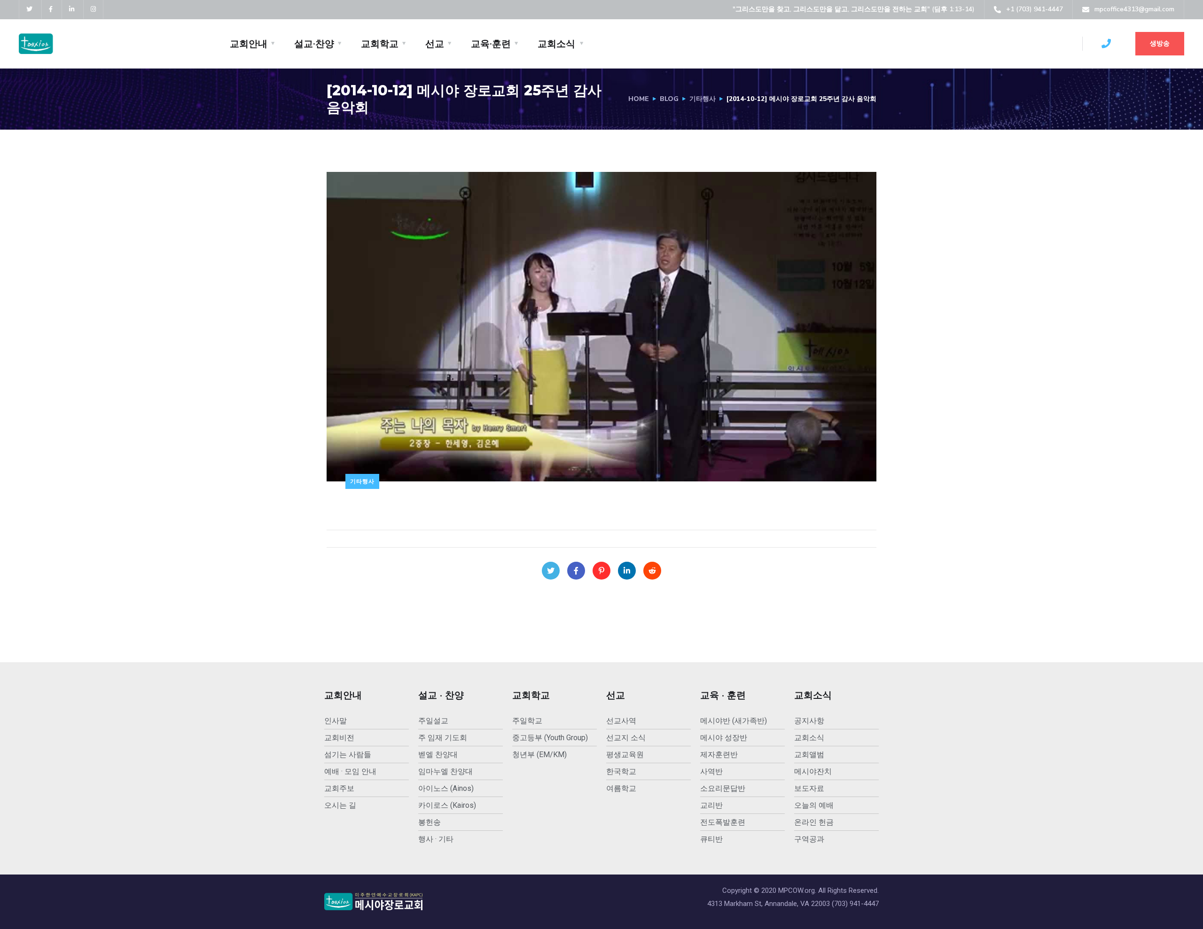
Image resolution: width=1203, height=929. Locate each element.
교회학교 (379, 43)
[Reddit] (652, 571)
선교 (434, 43)
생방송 (1160, 43)
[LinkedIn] (627, 571)
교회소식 (556, 43)
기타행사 (702, 98)
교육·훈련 (491, 43)
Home (638, 98)
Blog (669, 98)
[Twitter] (551, 571)
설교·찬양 (314, 43)
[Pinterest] (601, 571)
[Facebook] (576, 571)
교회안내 (248, 43)
